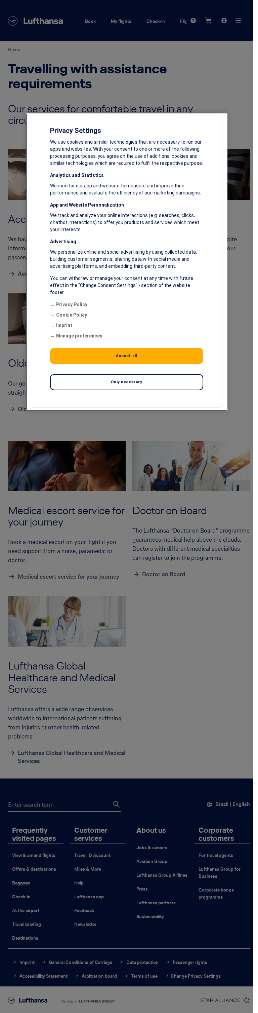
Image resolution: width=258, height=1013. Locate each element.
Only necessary (126, 381)
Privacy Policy (71, 304)
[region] (126, 262)
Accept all (126, 355)
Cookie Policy (71, 315)
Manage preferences (79, 335)
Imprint (64, 325)
